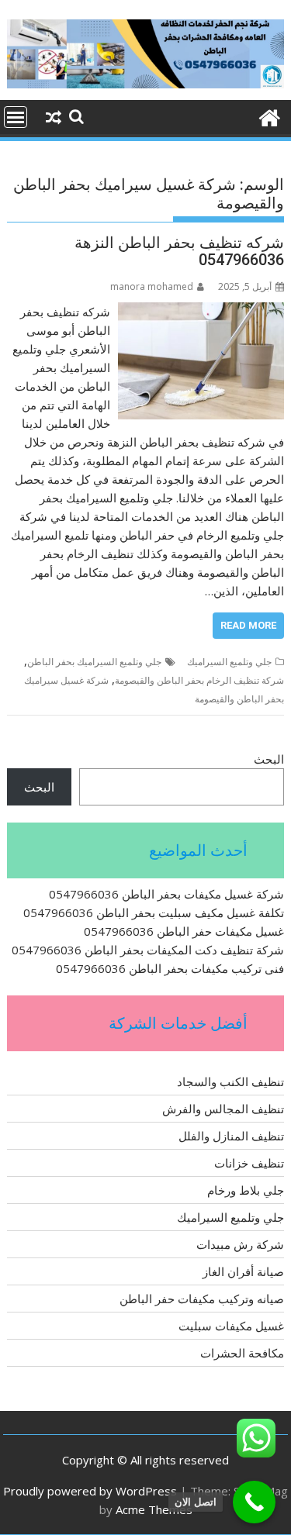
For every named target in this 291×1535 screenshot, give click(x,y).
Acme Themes (154, 1509)
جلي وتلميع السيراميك (229, 661)
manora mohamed (151, 286)
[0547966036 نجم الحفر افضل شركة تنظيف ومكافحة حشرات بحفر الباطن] (268, 116)
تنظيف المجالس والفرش (223, 1108)
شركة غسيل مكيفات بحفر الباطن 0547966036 (166, 894)
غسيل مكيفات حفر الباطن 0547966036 (184, 931)
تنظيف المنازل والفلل (231, 1135)
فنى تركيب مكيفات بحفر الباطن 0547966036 (170, 968)
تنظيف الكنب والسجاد (230, 1081)
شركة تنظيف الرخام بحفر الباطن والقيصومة (199, 680)
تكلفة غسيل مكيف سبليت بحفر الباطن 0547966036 (153, 912)
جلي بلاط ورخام (245, 1190)
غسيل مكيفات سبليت (231, 1325)
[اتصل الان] (254, 1502)
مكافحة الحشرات (242, 1353)
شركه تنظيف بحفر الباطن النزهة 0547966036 (179, 251)
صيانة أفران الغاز (243, 1271)
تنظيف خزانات (249, 1163)
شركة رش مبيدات (240, 1244)
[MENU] (15, 117)
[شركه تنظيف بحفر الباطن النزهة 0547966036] (201, 311)
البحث (269, 759)
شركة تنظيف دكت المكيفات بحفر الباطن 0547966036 (148, 949)
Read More (248, 625)
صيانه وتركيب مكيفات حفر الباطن (202, 1298)
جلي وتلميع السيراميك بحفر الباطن (94, 661)
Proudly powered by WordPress (90, 1491)
